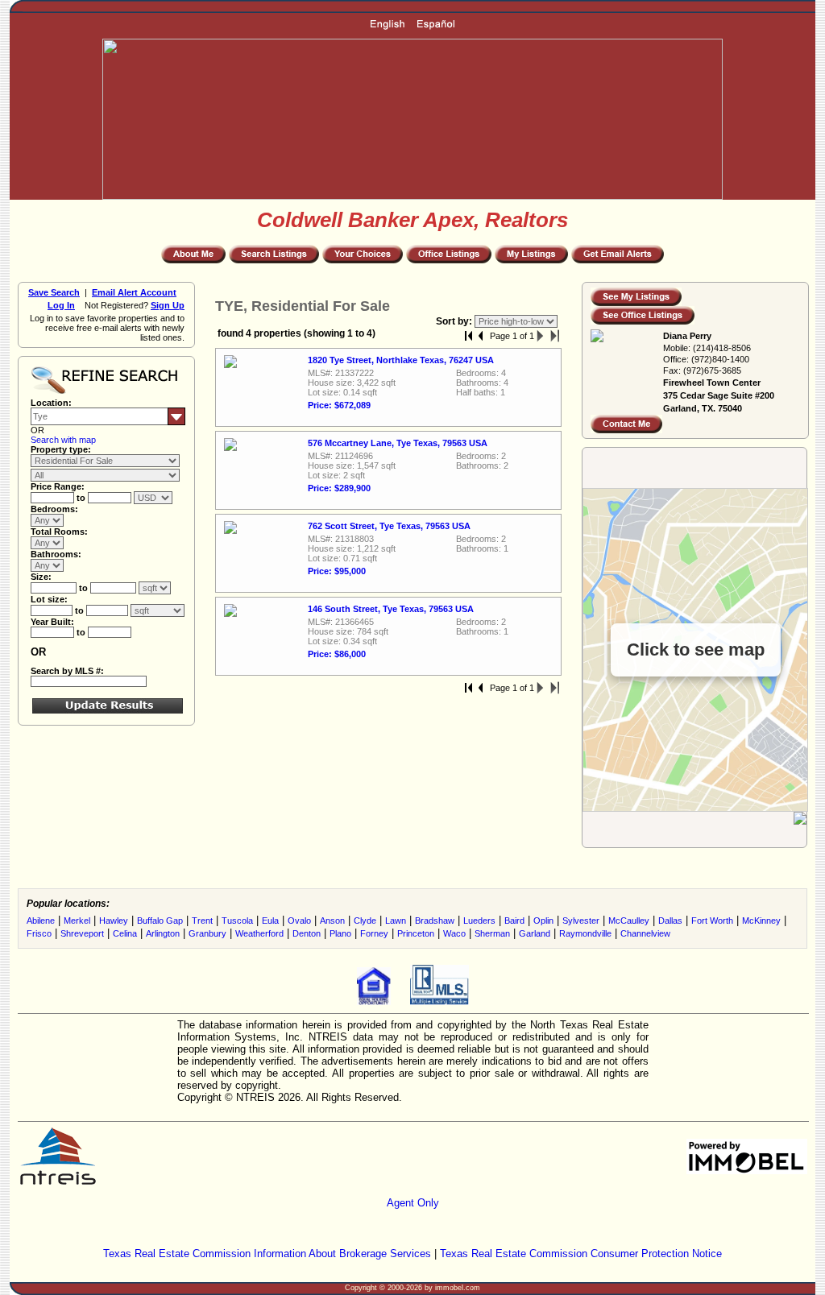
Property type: (61, 449)
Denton (306, 933)
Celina (125, 933)
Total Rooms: (59, 531)
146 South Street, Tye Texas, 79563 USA (391, 609)
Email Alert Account (134, 292)
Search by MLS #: (67, 671)
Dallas (670, 920)
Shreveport (82, 933)
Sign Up (167, 305)
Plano (340, 933)
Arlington (163, 933)
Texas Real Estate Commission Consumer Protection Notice (581, 1253)
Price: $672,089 (339, 405)
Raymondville (585, 933)
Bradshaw (434, 920)
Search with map (63, 440)
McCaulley (628, 920)
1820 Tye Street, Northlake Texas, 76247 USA (401, 360)
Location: (51, 403)
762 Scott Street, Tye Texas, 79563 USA (389, 526)
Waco (454, 933)
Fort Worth (712, 920)
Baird (514, 920)
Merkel (77, 920)
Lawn (395, 920)
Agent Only (413, 1203)
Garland (534, 933)
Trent (202, 920)
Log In (61, 305)
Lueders (479, 920)
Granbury (207, 933)
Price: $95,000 (337, 571)
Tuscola (237, 920)
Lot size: (49, 599)
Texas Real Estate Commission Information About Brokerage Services (267, 1253)
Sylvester (580, 920)
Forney (374, 933)
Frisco (39, 933)
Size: (41, 576)
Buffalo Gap (160, 920)
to (82, 498)
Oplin (543, 920)
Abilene (41, 920)
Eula (270, 920)
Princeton (415, 933)
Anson (332, 920)
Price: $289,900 (339, 488)
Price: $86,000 (337, 654)
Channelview (645, 933)
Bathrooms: (56, 554)
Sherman (492, 933)
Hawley (113, 920)
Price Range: (58, 486)
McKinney (761, 920)
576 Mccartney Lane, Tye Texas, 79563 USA (397, 443)
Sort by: (455, 321)
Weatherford (259, 933)
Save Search (54, 292)
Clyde (365, 920)
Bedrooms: (54, 509)
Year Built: (52, 622)
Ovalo (299, 920)
